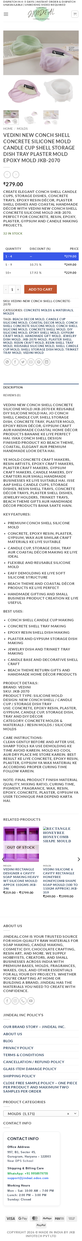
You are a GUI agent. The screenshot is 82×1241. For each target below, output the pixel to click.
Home (8, 128)
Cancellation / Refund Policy (33, 1062)
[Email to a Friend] (31, 362)
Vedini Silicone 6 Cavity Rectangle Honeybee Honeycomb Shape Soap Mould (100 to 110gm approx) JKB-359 (60, 881)
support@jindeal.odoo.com (28, 1178)
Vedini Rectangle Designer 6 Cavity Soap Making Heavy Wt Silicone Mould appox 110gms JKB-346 (21, 879)
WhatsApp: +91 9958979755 (27, 1173)
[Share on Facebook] (15, 362)
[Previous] (10, 68)
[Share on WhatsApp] (7, 362)
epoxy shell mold (44, 332)
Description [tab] (13, 387)
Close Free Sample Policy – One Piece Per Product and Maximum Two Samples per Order (40, 1087)
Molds (22, 128)
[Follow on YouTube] (31, 1000)
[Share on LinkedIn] (46, 362)
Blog (8, 1041)
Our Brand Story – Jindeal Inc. (34, 1027)
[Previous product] (15, 174)
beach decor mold (29, 319)
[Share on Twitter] (23, 362)
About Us (12, 1034)
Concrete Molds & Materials (48, 310)
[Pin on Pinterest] (38, 362)
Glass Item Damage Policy (29, 1069)
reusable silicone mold (34, 346)
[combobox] (41, 1113)
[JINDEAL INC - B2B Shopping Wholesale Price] (41, 14)
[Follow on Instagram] (15, 1000)
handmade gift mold (43, 336)
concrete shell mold (47, 329)
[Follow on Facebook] (7, 1000)
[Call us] (23, 1000)
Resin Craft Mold (29, 342)
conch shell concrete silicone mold (40, 324)
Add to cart (41, 289)
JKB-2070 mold (35, 339)
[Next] (72, 68)
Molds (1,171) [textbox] (38, 1114)
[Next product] (7, 174)
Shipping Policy (19, 1076)
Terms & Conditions (23, 1055)
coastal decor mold (47, 322)
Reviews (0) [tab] (12, 395)
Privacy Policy (18, 1048)
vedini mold (33, 352)
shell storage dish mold (42, 349)
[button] (6, 14)
